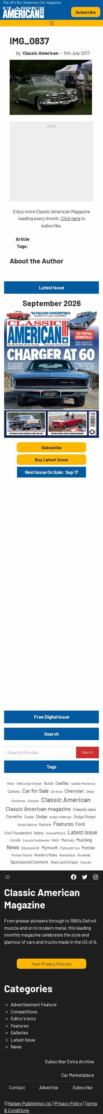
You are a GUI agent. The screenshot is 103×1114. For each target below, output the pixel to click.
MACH (55, 840)
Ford (80, 824)
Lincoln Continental (36, 840)
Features (63, 823)
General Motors (55, 833)
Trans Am (85, 862)
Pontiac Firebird (21, 855)
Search (87, 752)
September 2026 (52, 303)
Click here (70, 218)
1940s (10, 783)
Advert (51, 125)
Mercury (67, 840)
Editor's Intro (23, 1018)
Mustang (84, 839)
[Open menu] (51, 23)
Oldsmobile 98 (30, 848)
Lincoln (15, 840)
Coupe (29, 817)
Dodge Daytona (27, 824)
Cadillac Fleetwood (83, 783)
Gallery (39, 833)
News (13, 847)
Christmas (18, 801)
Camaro (14, 791)
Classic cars (84, 809)
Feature (45, 824)
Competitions (24, 1011)
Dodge (41, 816)
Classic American (66, 799)
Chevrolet (74, 791)
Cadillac (62, 783)
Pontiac (88, 847)
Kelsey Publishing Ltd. (30, 1103)
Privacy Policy (68, 1103)
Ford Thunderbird (18, 833)
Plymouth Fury (70, 848)
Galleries (19, 1032)
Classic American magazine (38, 808)
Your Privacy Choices (51, 963)
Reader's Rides (45, 855)
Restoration (67, 855)
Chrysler (33, 801)
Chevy (90, 791)
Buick (48, 783)
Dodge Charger (85, 817)
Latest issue (82, 832)
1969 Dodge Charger (29, 783)
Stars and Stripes (64, 862)
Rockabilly (83, 855)
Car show (56, 791)
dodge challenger (60, 817)
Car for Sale (35, 790)
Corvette (14, 816)
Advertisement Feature (34, 1004)
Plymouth (49, 847)
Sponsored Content (29, 861)
